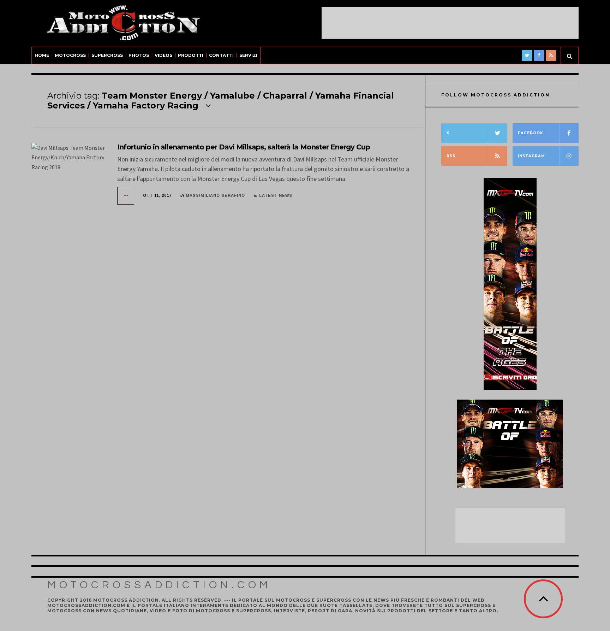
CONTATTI (221, 55)
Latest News (275, 195)
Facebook (530, 133)
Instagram (531, 156)
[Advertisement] (450, 23)
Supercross (107, 55)
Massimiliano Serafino (215, 195)
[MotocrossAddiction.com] (123, 23)
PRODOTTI (190, 55)
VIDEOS (163, 55)
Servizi (248, 55)
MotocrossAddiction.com (159, 584)
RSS (451, 156)
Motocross (70, 55)
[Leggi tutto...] (126, 195)
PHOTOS (138, 55)
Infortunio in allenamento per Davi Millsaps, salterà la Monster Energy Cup (243, 147)
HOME (42, 55)
